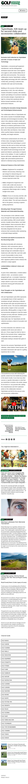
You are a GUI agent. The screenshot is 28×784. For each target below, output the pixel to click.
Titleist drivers (10, 417)
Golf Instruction (7, 680)
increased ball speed (8, 176)
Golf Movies (5, 694)
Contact (3, 775)
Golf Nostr (5, 698)
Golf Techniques (6, 723)
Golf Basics (5, 640)
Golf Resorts (6, 705)
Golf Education (6, 655)
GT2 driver (11, 415)
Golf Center (5, 644)
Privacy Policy (5, 777)
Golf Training (6, 730)
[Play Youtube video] (14, 404)
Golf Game (5, 669)
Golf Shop (5, 716)
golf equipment (5, 415)
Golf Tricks (5, 734)
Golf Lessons (6, 687)
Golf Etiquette (6, 662)
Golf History (5, 676)
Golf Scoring (6, 712)
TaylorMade (4, 417)
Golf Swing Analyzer (8, 719)
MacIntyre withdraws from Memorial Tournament (13, 522)
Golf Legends (6, 683)
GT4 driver (23, 415)
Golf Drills (5, 651)
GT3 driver (17, 415)
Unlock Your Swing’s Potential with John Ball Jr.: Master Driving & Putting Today (17, 746)
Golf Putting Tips (7, 701)
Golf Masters (6, 691)
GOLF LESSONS (5, 470)
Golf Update (5, 737)
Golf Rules (5, 709)
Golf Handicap (6, 673)
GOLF (2, 26)
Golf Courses (6, 647)
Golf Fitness (5, 665)
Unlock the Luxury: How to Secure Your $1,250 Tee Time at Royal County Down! (14, 577)
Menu (23, 10)
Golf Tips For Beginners (9, 727)
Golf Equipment (6, 658)
